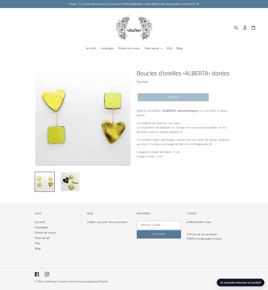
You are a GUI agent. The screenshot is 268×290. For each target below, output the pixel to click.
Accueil (40, 222)
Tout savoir (42, 238)
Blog (37, 248)
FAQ (37, 243)
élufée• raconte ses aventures (107, 222)
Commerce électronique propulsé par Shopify (82, 281)
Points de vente (45, 232)
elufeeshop (50, 281)
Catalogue (41, 227)
